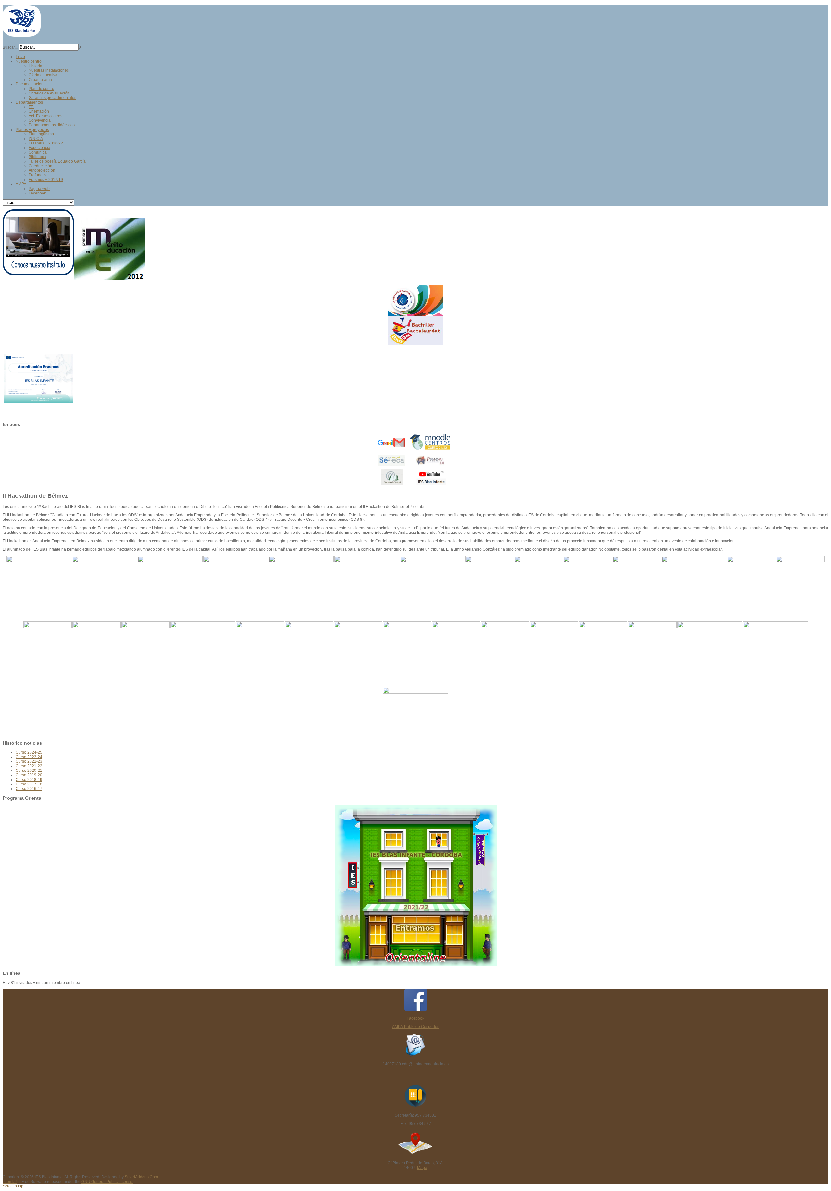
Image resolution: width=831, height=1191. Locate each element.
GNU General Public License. (107, 1181)
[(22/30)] (407, 653)
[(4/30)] (235, 580)
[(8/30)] (489, 588)
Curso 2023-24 (29, 757)
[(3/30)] (170, 580)
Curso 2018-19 (29, 779)
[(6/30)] (366, 580)
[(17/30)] (145, 653)
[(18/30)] (202, 645)
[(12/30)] (694, 580)
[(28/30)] (709, 645)
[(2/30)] (104, 580)
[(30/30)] (415, 711)
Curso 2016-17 (29, 788)
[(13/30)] (751, 588)
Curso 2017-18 (29, 784)
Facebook (415, 1018)
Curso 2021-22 (29, 766)
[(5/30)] (301, 580)
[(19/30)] (260, 653)
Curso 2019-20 (29, 775)
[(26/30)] (603, 653)
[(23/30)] (456, 653)
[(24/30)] (505, 653)
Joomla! (10, 1181)
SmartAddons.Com (141, 1177)
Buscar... (10, 47)
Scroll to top (13, 1186)
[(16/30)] (96, 653)
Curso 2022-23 (29, 761)
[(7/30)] (432, 580)
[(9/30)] (539, 588)
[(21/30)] (358, 653)
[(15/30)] (47, 653)
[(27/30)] (652, 653)
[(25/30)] (554, 653)
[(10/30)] (588, 588)
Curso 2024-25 (29, 752)
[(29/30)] (775, 645)
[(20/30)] (309, 653)
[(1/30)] (38, 580)
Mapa (422, 1167)
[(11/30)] (637, 588)
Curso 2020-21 (29, 770)
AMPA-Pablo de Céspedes (415, 1026)
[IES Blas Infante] (22, 34)
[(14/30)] (800, 588)
